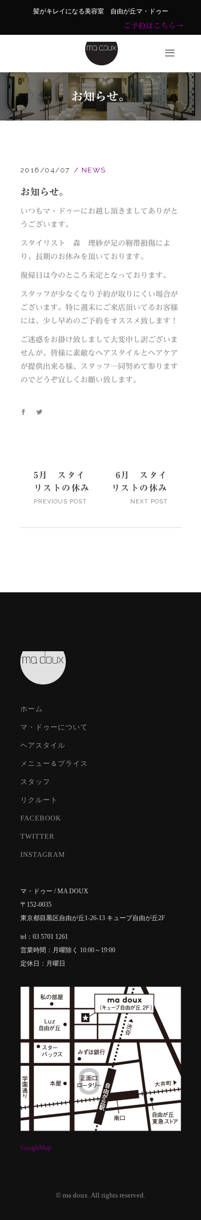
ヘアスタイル (42, 745)
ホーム (31, 709)
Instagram (42, 854)
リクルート (39, 800)
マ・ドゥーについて (54, 727)
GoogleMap (35, 1147)
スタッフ (35, 782)
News (93, 170)
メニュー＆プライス (54, 763)
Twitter (37, 836)
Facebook (40, 818)
